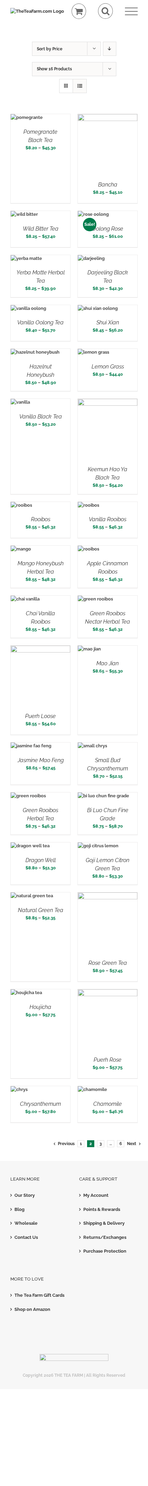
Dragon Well (40, 860)
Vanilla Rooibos (107, 519)
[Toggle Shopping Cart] (79, 11)
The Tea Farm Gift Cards (39, 1295)
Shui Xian (107, 322)
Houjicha (40, 1007)
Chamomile (107, 1104)
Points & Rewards (101, 1209)
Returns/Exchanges (104, 1237)
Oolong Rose (107, 228)
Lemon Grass (108, 366)
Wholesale (26, 1223)
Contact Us (26, 1237)
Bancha (107, 184)
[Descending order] (109, 49)
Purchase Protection (104, 1251)
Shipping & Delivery (104, 1223)
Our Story (24, 1195)
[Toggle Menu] (131, 12)
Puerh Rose (107, 1060)
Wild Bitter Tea (41, 228)
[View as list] (79, 86)
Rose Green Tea (107, 963)
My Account (95, 1195)
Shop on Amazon (32, 1309)
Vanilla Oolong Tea (40, 322)
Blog (19, 1209)
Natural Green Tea (40, 910)
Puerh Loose (40, 716)
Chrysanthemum (40, 1104)
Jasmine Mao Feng (41, 760)
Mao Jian (107, 663)
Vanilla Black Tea (40, 416)
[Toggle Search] (105, 11)
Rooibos (40, 519)
